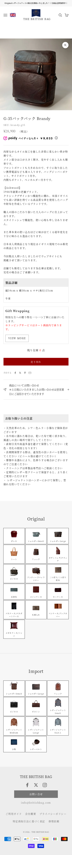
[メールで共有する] (29, 372)
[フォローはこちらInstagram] (44, 785)
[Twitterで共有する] (20, 372)
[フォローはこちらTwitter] (36, 785)
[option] (13, 15)
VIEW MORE (17, 338)
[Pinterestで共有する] (25, 372)
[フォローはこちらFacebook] (27, 785)
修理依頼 (54, 821)
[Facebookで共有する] (15, 372)
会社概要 (30, 813)
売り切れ (36, 361)
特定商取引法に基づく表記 (29, 821)
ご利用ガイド (14, 813)
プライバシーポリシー (52, 813)
